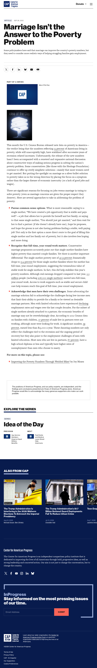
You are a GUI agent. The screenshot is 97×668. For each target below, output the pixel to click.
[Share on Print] (37, 69)
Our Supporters (9, 661)
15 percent (59, 148)
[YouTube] (16, 573)
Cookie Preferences (11, 664)
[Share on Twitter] (6, 69)
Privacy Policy (9, 655)
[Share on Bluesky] (25, 69)
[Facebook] (11, 573)
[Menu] (91, 4)
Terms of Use (8, 652)
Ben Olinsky (19, 522)
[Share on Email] (31, 69)
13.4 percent (26, 262)
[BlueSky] (32, 573)
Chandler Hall (50, 522)
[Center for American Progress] (7, 4)
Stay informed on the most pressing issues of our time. (46, 598)
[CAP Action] (12, 638)
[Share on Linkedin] (18, 69)
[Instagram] (22, 573)
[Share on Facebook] (12, 69)
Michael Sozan (9, 522)
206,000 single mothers (50, 278)
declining (83, 303)
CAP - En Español (10, 658)
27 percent (43, 319)
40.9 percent (65, 257)
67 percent (73, 340)
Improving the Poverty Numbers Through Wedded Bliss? (40, 361)
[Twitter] (6, 573)
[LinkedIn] (27, 573)
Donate (80, 4)
